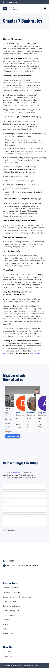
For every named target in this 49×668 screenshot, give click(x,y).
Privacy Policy (33, 665)
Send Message (9, 530)
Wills (5, 629)
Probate (6, 620)
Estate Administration (12, 606)
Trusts (5, 624)
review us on (11, 436)
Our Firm (7, 652)
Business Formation (11, 592)
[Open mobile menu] (45, 8)
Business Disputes (10, 588)
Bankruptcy (8, 633)
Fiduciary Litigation (11, 610)
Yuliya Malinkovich (34, 412)
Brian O (19, 412)
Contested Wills (9, 601)
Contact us (7, 656)
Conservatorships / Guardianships (17, 597)
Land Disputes (9, 615)
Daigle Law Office (7, 410)
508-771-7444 (35, 353)
